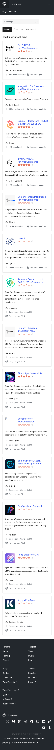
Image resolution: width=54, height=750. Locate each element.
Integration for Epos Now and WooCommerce (31, 88)
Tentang (6, 646)
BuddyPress (9, 703)
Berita (5, 651)
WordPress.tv (10, 682)
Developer (7, 677)
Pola (30, 660)
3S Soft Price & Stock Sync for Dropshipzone (30, 462)
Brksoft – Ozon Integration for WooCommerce (32, 198)
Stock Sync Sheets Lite (30, 373)
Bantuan (6, 673)
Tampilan (32, 646)
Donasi (32, 677)
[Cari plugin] (36, 21)
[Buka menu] (50, 4)
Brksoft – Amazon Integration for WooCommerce (27, 330)
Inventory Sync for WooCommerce (28, 160)
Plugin (31, 655)
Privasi (6, 660)
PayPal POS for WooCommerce (28, 46)
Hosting (6, 655)
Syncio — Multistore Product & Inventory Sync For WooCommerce (33, 122)
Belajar (6, 668)
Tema (30, 651)
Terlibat (31, 668)
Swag (32, 682)
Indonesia (12, 715)
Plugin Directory (9, 11)
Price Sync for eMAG (29, 554)
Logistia (22, 238)
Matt (6, 695)
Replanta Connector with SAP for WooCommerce (31, 281)
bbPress (8, 699)
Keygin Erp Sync (26, 600)
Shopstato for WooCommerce (26, 420)
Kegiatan (32, 673)
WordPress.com (11, 690)
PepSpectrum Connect (30, 506)
